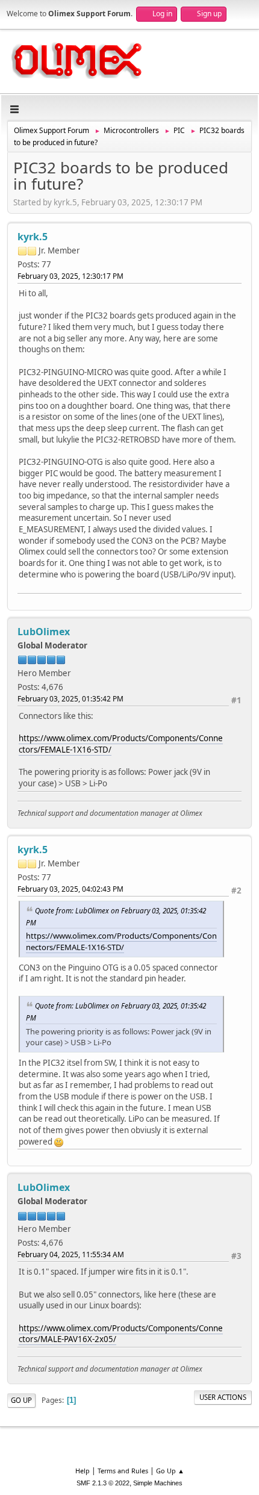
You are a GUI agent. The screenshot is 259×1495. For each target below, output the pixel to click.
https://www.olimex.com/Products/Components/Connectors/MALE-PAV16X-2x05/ (121, 1334)
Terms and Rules (123, 1470)
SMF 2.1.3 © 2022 (103, 1483)
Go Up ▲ (170, 1470)
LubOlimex (43, 631)
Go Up (21, 1400)
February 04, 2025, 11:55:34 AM (70, 1254)
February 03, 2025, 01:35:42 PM (70, 699)
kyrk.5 (32, 236)
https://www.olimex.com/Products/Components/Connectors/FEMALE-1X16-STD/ (121, 941)
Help (82, 1470)
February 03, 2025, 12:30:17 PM (70, 276)
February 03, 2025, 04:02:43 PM (70, 889)
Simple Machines (158, 1483)
